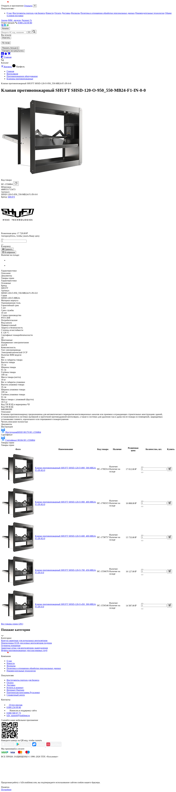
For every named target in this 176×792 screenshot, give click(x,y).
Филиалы (75, 13)
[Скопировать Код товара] (16, 183)
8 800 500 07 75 (14, 713)
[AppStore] (8, 746)
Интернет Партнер (15, 690)
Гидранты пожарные (10, 645)
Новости (50, 13)
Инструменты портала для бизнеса (29, 13)
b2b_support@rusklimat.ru (18, 715)
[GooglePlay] (23, 746)
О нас (9, 13)
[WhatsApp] (8, 25)
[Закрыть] (35, 5)
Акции (4, 20)
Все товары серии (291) (12, 624)
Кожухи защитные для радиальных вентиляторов (24, 640)
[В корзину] (169, 469)
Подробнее (6, 789)
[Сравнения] (2, 54)
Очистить (6, 38)
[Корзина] (9, 54)
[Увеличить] (2, 244)
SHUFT (11, 197)
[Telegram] (5, 25)
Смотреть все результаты (13, 51)
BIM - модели (14, 20)
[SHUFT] (17, 230)
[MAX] (2, 25)
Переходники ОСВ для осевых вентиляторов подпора (26, 643)
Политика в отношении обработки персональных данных (107, 13)
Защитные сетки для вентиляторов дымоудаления (24, 648)
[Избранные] (6, 54)
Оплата (57, 13)
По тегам (6, 43)
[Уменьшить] (2, 239)
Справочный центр (16, 695)
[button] (88, 632)
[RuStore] (39, 746)
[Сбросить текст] (29, 32)
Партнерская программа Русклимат (23, 692)
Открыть (28, 6)
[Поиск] (33, 32)
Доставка (66, 13)
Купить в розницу (15, 687)
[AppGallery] (54, 746)
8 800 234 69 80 (25, 23)
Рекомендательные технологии (149, 13)
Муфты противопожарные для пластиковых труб (24, 650)
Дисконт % (26, 20)
